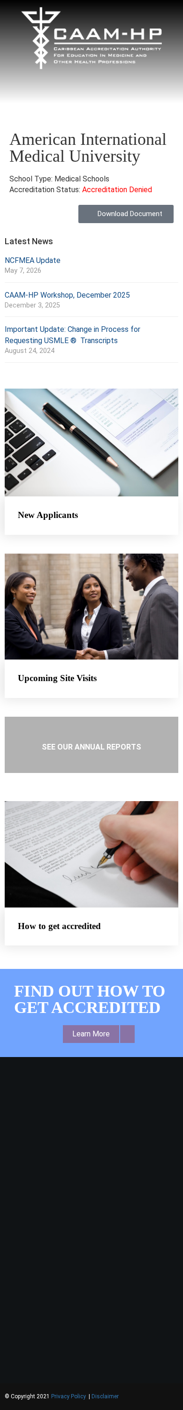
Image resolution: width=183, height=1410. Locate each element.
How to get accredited (59, 926)
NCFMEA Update (33, 260)
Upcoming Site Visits (57, 678)
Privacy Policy (69, 1396)
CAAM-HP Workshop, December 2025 (67, 295)
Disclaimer (105, 1396)
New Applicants (48, 515)
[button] (91, 89)
